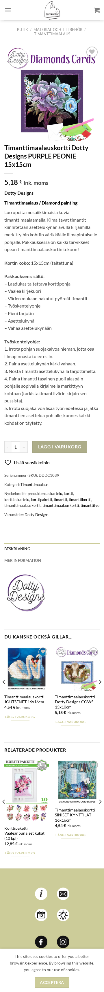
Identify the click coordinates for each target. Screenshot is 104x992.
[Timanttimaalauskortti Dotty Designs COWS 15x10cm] (77, 668)
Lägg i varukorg (59, 446)
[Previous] (4, 693)
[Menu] (7, 10)
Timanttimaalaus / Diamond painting (40, 202)
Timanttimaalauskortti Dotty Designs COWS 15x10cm (75, 702)
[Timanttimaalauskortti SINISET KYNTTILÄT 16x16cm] (77, 781)
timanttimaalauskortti (60, 505)
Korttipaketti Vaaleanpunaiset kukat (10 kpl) (24, 833)
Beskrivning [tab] (17, 548)
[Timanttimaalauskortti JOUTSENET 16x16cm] (26, 668)
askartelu (54, 493)
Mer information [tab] (22, 560)
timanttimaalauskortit (22, 505)
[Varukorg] (97, 10)
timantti (60, 499)
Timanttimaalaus (52, 34)
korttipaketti (41, 499)
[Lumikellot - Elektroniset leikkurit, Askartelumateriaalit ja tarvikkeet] (52, 10)
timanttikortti (80, 499)
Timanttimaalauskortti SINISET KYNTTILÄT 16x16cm (75, 815)
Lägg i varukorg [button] (20, 717)
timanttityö (90, 505)
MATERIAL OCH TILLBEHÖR (58, 29)
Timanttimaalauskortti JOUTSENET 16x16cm (24, 699)
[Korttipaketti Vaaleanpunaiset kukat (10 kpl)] (26, 790)
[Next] (100, 693)
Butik (22, 29)
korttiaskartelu (16, 499)
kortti (68, 493)
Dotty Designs (37, 514)
